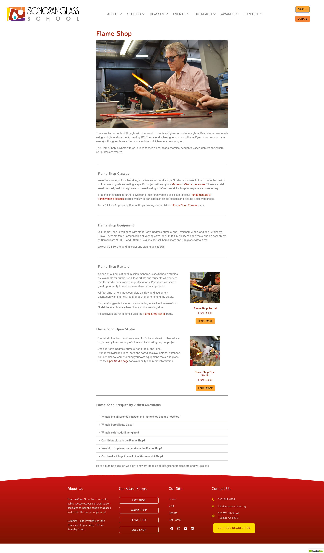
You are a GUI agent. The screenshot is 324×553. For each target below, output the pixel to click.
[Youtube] (186, 528)
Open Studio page (118, 361)
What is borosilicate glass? (117, 424)
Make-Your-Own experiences (188, 184)
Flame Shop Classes (185, 205)
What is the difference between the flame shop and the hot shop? (141, 416)
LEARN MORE (205, 321)
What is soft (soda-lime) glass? (120, 432)
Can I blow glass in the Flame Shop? (123, 440)
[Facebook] (172, 528)
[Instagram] (179, 528)
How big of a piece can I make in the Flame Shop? (131, 448)
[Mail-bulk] (193, 528)
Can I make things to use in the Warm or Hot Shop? (132, 456)
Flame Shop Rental (154, 313)
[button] (162, 417)
